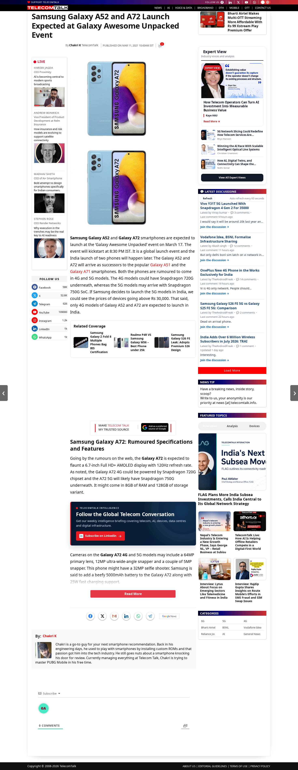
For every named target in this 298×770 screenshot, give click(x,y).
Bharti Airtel (208, 627)
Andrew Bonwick (46, 113)
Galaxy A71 (80, 271)
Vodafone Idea (252, 627)
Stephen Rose (44, 219)
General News (252, 634)
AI (168, 8)
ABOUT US (189, 766)
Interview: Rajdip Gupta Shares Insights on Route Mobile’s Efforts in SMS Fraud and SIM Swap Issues (248, 592)
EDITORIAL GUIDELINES (212, 766)
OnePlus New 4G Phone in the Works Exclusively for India (229, 272)
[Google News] (169, 616)
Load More (232, 370)
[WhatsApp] (138, 616)
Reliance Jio (208, 634)
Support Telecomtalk (45, 2)
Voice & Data (183, 8)
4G (245, 621)
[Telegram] (150, 616)
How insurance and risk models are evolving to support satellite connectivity (48, 134)
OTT (247, 8)
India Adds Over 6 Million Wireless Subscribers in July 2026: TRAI (227, 339)
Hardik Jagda (43, 68)
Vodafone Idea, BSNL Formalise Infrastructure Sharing (225, 239)
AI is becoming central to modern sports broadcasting (49, 80)
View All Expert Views (232, 177)
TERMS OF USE (239, 766)
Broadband (205, 8)
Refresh (207, 198)
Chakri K (75, 45)
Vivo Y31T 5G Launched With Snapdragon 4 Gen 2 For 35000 (224, 206)
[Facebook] (90, 616)
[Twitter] (102, 616)
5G (224, 621)
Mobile (234, 8)
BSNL (225, 627)
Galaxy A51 (160, 264)
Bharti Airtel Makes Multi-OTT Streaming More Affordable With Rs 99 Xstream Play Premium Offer (245, 21)
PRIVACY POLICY (260, 766)
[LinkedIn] (126, 616)
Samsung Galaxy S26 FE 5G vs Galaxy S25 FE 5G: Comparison (229, 306)
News (158, 8)
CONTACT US (263, 8)
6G (202, 621)
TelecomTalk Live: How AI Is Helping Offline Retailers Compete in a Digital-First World (248, 542)
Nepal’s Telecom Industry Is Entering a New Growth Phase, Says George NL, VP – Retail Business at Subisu (214, 543)
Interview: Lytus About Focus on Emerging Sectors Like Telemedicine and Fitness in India (213, 590)
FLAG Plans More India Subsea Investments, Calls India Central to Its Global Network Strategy (229, 499)
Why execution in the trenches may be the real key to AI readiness (49, 231)
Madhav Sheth (44, 174)
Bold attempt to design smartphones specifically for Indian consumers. (49, 186)
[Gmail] (114, 616)
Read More (133, 594)
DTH (221, 8)
